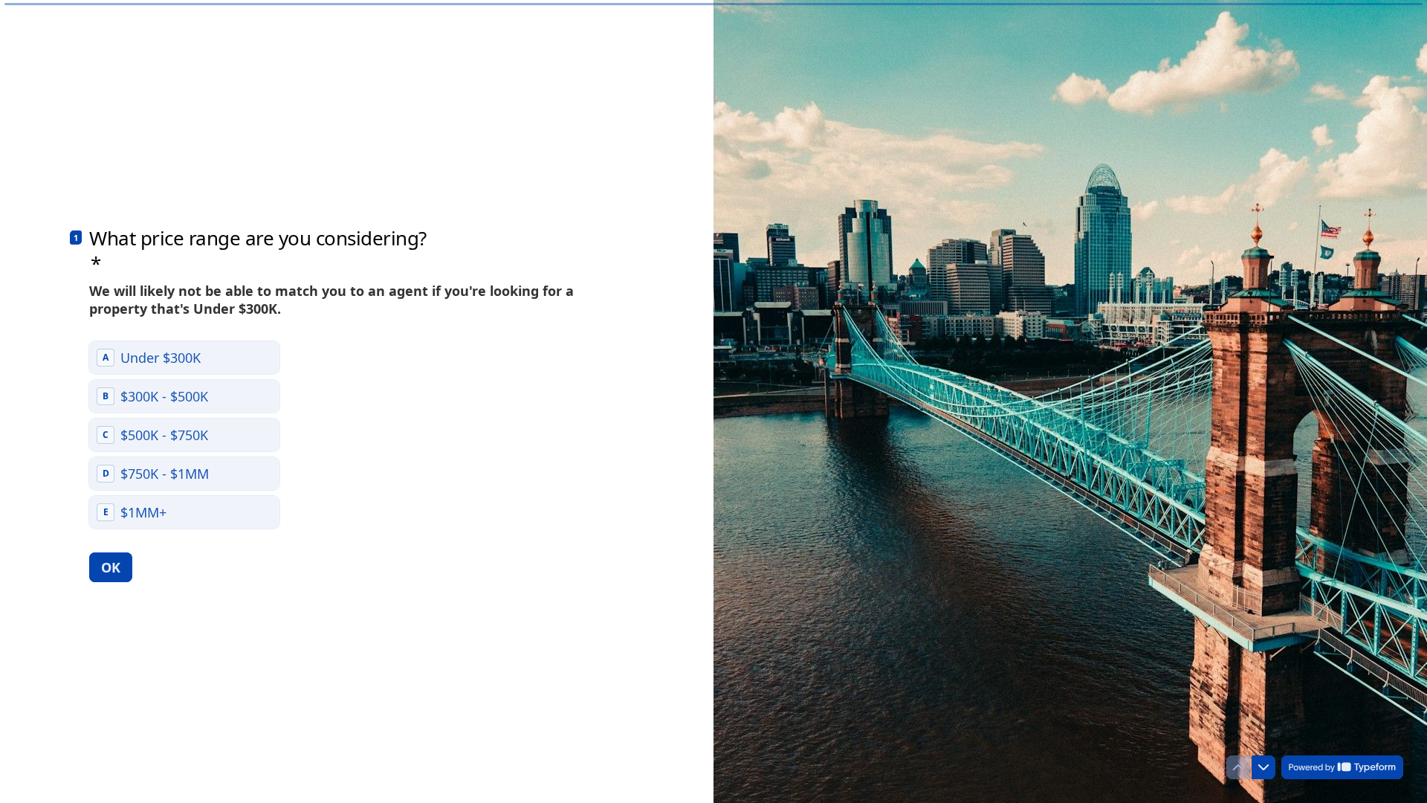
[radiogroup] (184, 435)
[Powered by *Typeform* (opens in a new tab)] (1342, 767)
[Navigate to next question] (1263, 767)
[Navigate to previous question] (1238, 767)
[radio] (184, 357)
